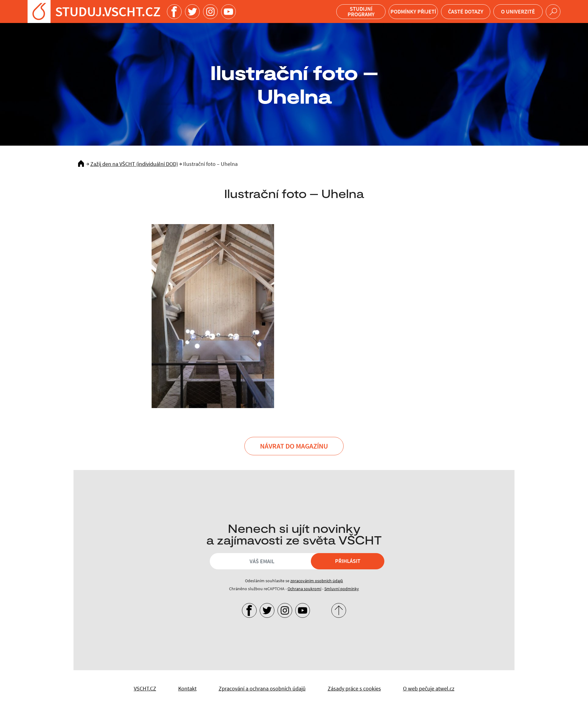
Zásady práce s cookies (354, 688)
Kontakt (187, 688)
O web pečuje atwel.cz (428, 688)
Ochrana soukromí (304, 588)
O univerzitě (518, 11)
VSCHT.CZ (145, 688)
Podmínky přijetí (413, 11)
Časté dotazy (465, 11)
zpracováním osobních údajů (316, 580)
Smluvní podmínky (341, 588)
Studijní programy (361, 11)
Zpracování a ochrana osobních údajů (262, 688)
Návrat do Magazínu (294, 445)
